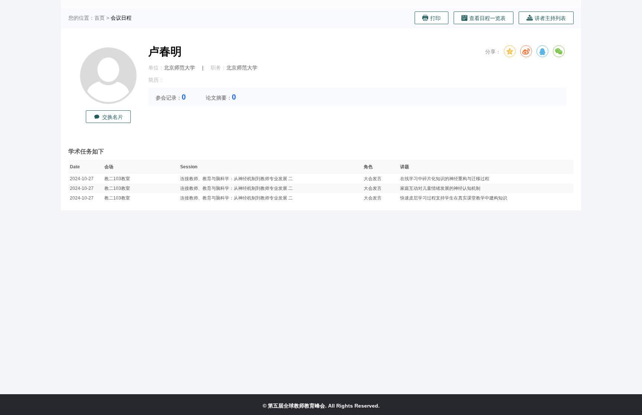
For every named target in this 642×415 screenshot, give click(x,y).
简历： (156, 80)
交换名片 (112, 117)
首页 (99, 18)
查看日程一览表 (487, 18)
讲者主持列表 (550, 18)
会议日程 (121, 18)
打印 (435, 18)
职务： (218, 68)
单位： (156, 68)
